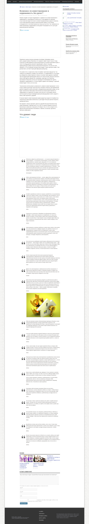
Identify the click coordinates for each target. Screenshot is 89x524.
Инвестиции (28, 7)
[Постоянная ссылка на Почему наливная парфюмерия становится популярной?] (26, 461)
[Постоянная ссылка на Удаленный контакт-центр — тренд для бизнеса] (39, 461)
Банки (9, 1)
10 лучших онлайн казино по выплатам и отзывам (71, 29)
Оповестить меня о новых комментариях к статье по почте (34, 485)
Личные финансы (38, 1)
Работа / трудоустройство (52, 1)
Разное (77, 1)
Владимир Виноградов (28, 15)
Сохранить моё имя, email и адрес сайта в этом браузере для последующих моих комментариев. (39, 500)
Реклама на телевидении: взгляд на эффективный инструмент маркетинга (53, 458)
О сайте (41, 511)
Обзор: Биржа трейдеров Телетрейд (72, 23)
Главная (23, 7)
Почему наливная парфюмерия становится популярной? (24, 465)
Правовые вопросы (67, 1)
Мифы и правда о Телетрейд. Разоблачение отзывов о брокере (72, 26)
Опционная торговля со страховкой (71, 36)
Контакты (41, 513)
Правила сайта (43, 515)
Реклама (41, 520)
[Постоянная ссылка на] (65, 16)
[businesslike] (66, 6)
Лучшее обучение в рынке (72, 44)
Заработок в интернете (25, 1)
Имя (21, 487)
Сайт (21, 495)
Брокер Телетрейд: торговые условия (73, 13)
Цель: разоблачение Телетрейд (74, 17)
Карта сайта (42, 518)
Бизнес (15, 1)
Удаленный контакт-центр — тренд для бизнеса (38, 465)
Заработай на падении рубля (72, 51)
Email (21, 491)
